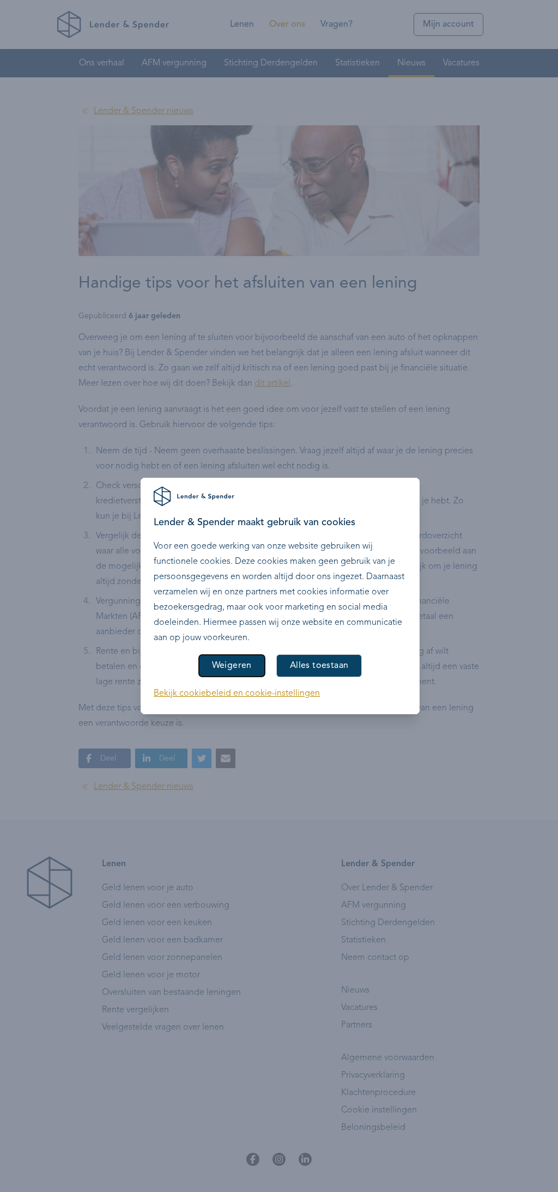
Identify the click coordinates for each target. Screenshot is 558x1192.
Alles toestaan (319, 665)
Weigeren (232, 665)
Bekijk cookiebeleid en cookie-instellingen (237, 693)
